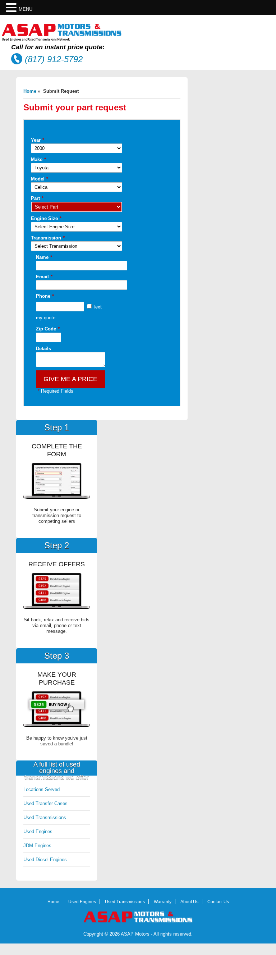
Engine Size (46, 218)
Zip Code (48, 329)
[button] (12, 8)
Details (43, 348)
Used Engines (37, 831)
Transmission (48, 238)
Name (44, 257)
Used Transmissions (44, 817)
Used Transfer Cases (45, 803)
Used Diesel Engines (45, 859)
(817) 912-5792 (54, 59)
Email (44, 276)
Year (37, 140)
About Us (189, 901)
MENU (25, 9)
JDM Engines (37, 845)
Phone (45, 296)
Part (37, 198)
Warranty (162, 901)
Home (29, 91)
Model (39, 179)
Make (38, 159)
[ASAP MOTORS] (62, 39)
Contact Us (218, 901)
